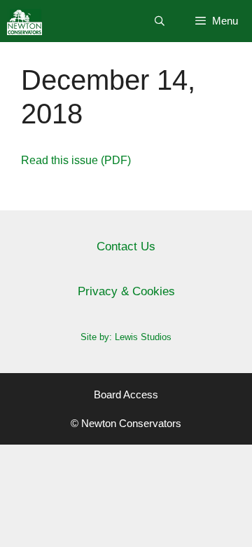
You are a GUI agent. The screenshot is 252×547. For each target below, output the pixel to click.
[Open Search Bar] (159, 21)
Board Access (126, 394)
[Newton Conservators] (24, 21)
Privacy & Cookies (126, 291)
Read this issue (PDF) (76, 160)
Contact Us (126, 246)
